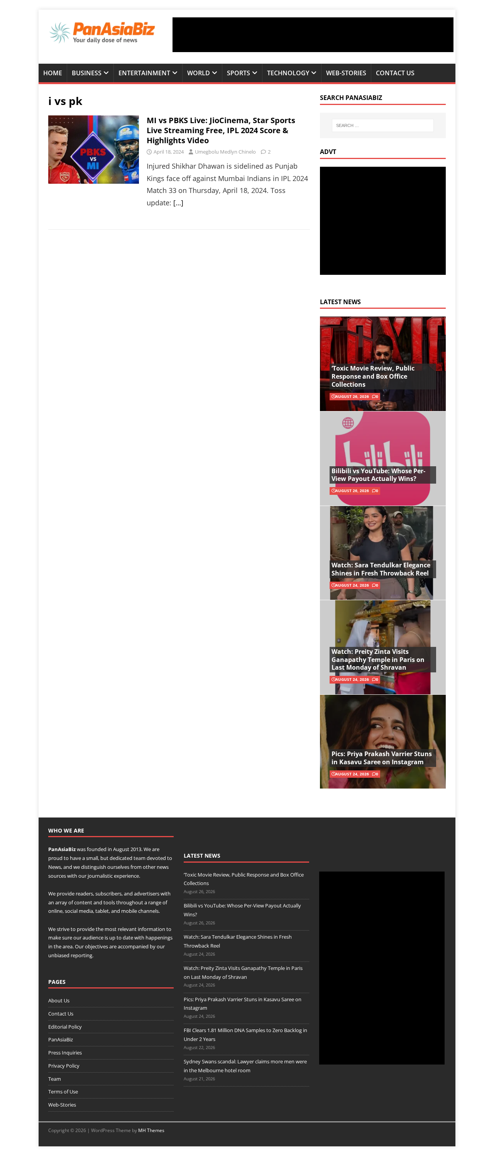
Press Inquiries (65, 1052)
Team (54, 1078)
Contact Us (395, 73)
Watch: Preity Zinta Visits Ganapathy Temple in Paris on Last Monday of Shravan (378, 659)
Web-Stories (346, 73)
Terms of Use (63, 1091)
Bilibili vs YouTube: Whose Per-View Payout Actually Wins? (378, 475)
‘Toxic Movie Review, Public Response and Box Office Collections (373, 376)
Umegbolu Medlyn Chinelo (225, 151)
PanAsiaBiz (62, 849)
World (198, 73)
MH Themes (151, 1130)
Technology (288, 73)
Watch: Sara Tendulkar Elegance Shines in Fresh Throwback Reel (381, 569)
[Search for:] (383, 125)
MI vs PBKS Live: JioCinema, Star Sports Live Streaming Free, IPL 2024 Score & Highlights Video (221, 130)
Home (52, 73)
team (139, 858)
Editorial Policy (65, 1026)
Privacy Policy (64, 1065)
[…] (178, 202)
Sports (238, 73)
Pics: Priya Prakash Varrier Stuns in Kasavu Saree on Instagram (382, 758)
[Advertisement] (313, 34)
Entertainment (144, 73)
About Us (58, 1000)
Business (87, 73)
